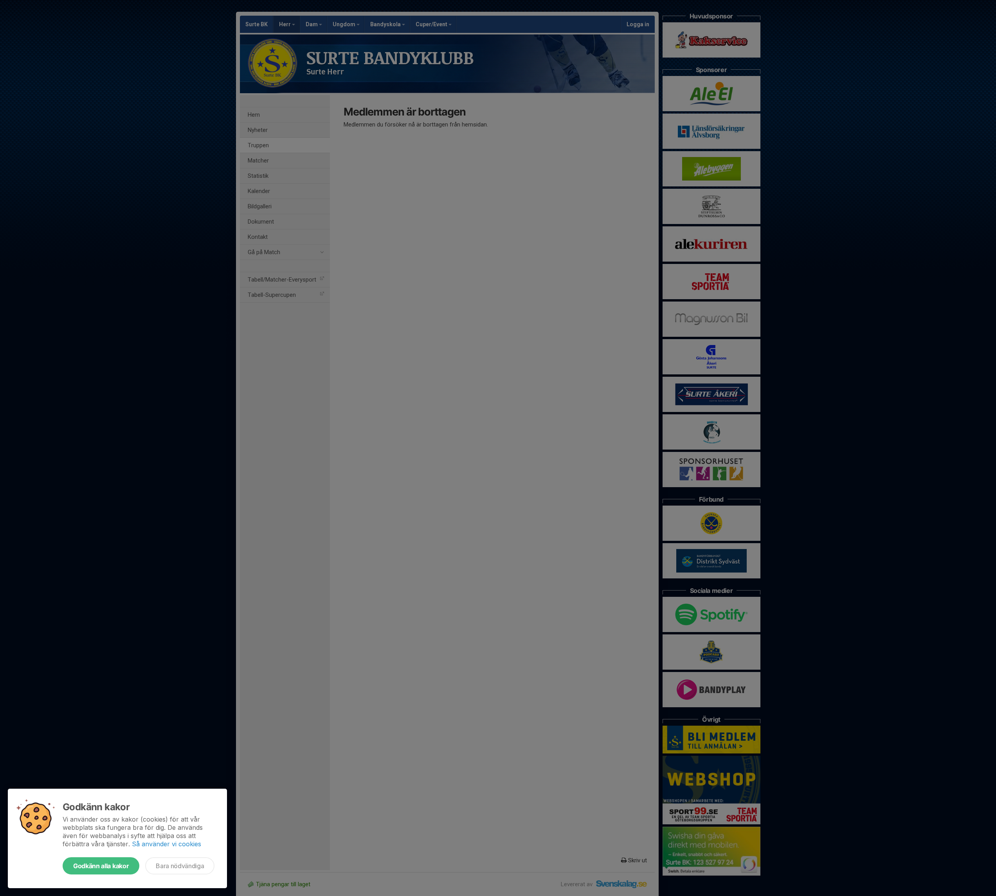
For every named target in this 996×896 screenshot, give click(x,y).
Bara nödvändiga (180, 866)
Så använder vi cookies (166, 844)
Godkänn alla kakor (101, 866)
